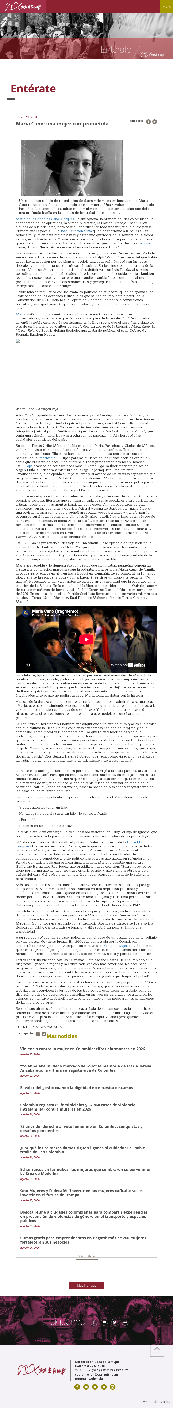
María (20, 314)
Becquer (145, 243)
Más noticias (87, 1256)
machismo (47, 458)
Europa (27, 466)
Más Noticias (86, 1285)
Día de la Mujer (114, 946)
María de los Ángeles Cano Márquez (45, 219)
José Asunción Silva (76, 231)
